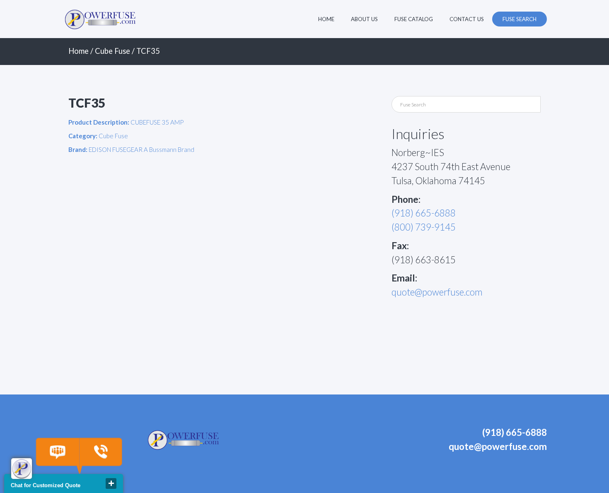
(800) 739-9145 (424, 227)
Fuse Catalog (413, 19)
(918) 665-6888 (424, 213)
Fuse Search (519, 19)
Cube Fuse (112, 50)
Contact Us (467, 19)
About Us (364, 19)
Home (326, 19)
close (111, 483)
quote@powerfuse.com (437, 292)
